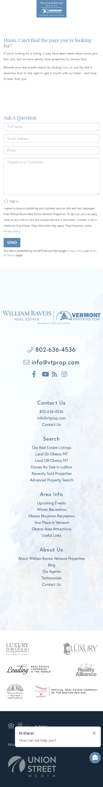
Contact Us (51, 424)
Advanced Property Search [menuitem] (51, 479)
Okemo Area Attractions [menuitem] (51, 528)
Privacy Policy (12, 231)
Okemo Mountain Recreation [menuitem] (51, 515)
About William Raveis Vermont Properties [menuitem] (51, 558)
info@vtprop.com (55, 362)
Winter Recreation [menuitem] (51, 509)
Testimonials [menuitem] (51, 577)
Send (12, 242)
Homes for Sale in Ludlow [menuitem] (51, 466)
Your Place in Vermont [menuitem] (51, 522)
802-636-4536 (13, 7)
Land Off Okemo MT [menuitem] (51, 460)
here (65, 67)
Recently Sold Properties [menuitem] (52, 473)
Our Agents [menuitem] (51, 571)
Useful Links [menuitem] (51, 535)
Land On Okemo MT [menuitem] (51, 453)
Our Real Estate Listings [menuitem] (51, 447)
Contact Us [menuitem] (51, 584)
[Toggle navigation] (93, 8)
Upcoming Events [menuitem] (51, 502)
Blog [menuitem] (51, 564)
